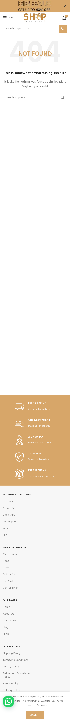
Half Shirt (8, 581)
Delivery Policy (11, 690)
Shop (6, 634)
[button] (8, 701)
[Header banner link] (29, 6)
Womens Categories (17, 495)
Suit (5, 535)
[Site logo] (35, 17)
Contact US (9, 620)
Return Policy (10, 683)
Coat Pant (9, 501)
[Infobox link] (35, 407)
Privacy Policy (11, 667)
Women (7, 528)
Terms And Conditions (15, 660)
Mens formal (10, 554)
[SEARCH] (63, 29)
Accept (35, 715)
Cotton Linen (10, 588)
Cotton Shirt (10, 574)
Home (6, 607)
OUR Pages (10, 600)
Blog (5, 627)
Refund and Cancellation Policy (17, 675)
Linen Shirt (9, 515)
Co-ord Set (9, 508)
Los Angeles (10, 521)
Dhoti (6, 561)
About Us (8, 614)
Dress (6, 567)
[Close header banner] (65, 6)
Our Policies (11, 646)
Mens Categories (14, 547)
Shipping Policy (12, 653)
